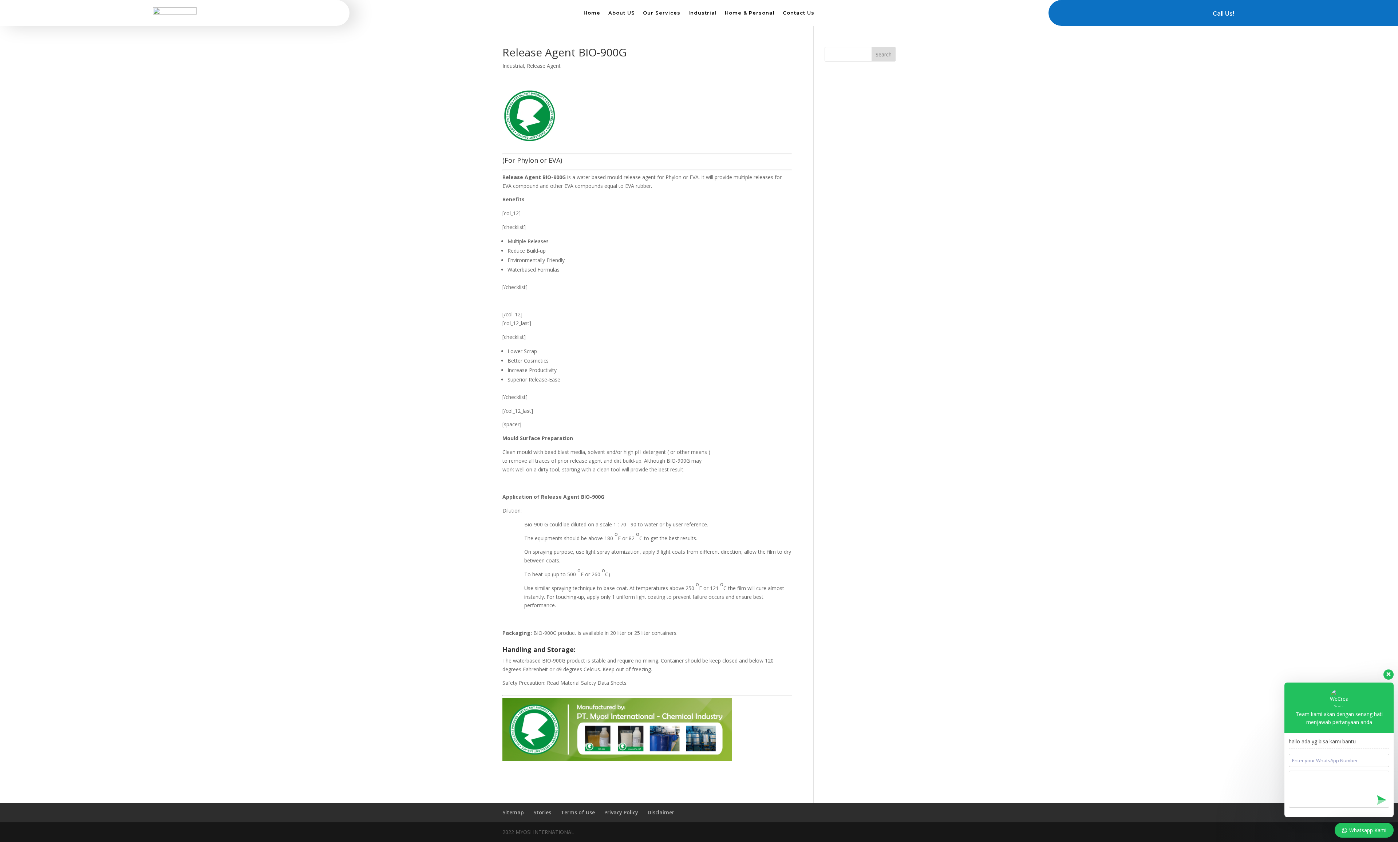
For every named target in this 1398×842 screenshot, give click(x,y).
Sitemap (513, 812)
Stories (542, 812)
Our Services (661, 13)
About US (621, 13)
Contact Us (798, 13)
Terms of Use (578, 812)
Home (592, 13)
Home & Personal (750, 13)
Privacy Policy (621, 812)
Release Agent (544, 65)
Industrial (702, 13)
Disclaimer (661, 812)
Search (884, 54)
